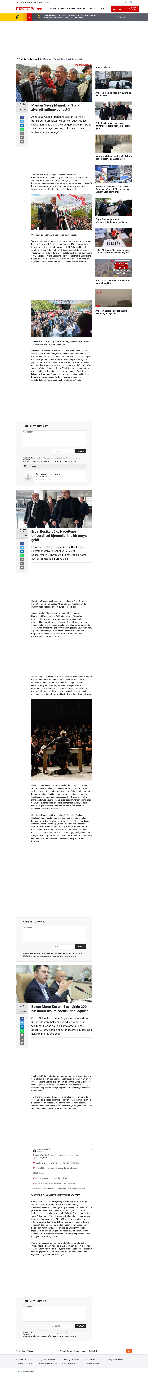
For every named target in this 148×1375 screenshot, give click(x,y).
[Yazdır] (22, 137)
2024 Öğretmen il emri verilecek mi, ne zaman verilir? (64, 17)
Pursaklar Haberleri (25, 1363)
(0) (46, 479)
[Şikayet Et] (83, 479)
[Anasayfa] (17, 2)
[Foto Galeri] (130, 2)
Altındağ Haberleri (25, 1360)
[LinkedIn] (22, 125)
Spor (103, 9)
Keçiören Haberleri (116, 1360)
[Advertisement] (74, 39)
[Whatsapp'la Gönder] (22, 129)
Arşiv (48, 2)
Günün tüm (124, 17)
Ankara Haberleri (26, 2)
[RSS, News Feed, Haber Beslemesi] (129, 1351)
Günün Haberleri (39, 2)
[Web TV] (125, 2)
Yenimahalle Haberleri (49, 1363)
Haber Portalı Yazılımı (27, 1372)
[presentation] (24, 17)
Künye (76, 1351)
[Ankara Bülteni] (29, 9)
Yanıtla (39, 479)
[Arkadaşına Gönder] (22, 133)
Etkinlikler (93, 9)
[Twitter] (22, 121)
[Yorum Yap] (22, 141)
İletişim (83, 1351)
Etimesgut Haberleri (71, 1360)
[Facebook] (22, 117)
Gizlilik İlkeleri (93, 1351)
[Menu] (114, 9)
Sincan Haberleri (70, 1363)
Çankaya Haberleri (48, 1360)
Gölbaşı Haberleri (92, 1360)
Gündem (71, 9)
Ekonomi (81, 9)
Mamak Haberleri (92, 1363)
